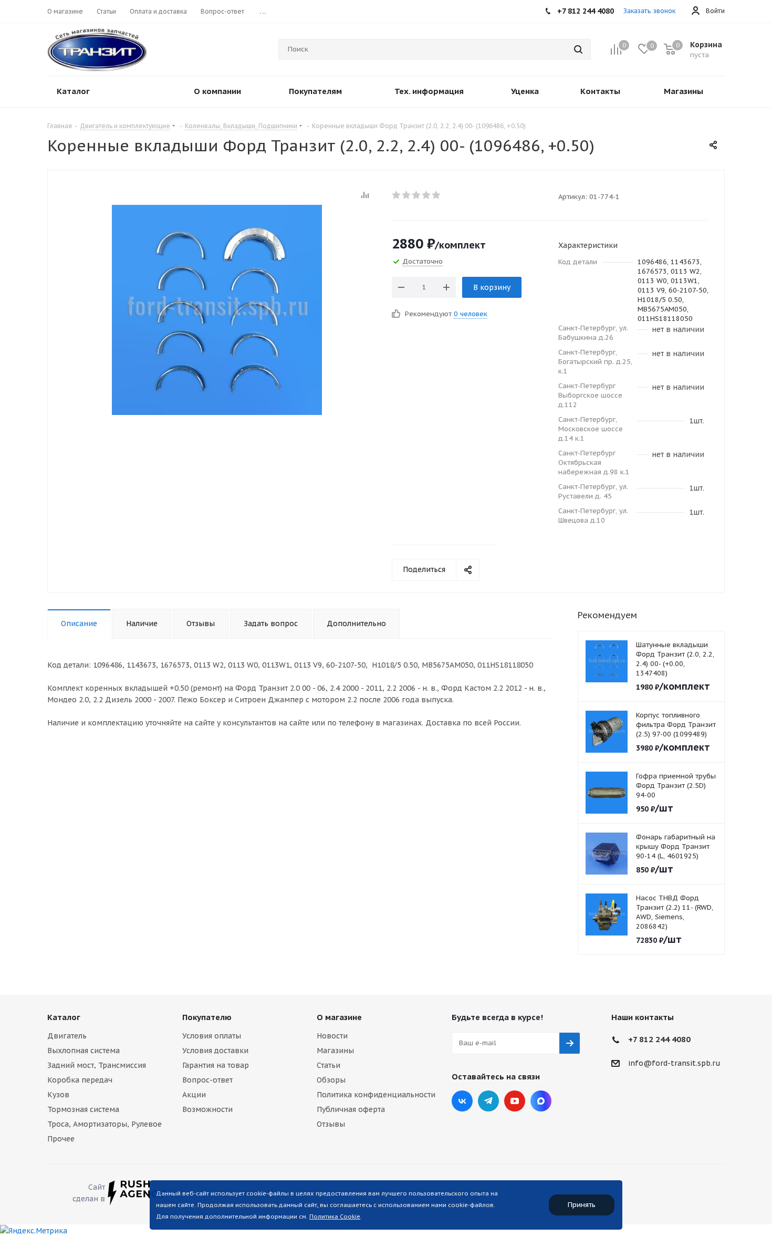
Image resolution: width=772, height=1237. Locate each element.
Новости (332, 1036)
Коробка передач (79, 1080)
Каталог (63, 1017)
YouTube (514, 1100)
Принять (582, 1204)
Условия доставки (215, 1050)
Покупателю (207, 1017)
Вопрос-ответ (207, 1080)
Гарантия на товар (215, 1065)
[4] (427, 195)
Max (540, 1100)
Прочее (61, 1139)
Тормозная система (83, 1109)
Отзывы (331, 1124)
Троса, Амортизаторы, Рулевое (104, 1124)
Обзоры (331, 1080)
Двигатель (67, 1036)
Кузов (58, 1094)
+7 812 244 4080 (659, 1039)
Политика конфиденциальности (376, 1094)
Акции (194, 1094)
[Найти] (578, 49)
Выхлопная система (83, 1050)
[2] (407, 195)
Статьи (328, 1065)
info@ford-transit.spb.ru (674, 1063)
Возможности (207, 1109)
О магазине (339, 1017)
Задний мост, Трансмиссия (96, 1065)
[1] (397, 195)
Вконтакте (462, 1100)
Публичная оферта (351, 1109)
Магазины (335, 1050)
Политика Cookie (334, 1216)
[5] (437, 195)
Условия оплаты (211, 1036)
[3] (417, 195)
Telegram (488, 1100)
